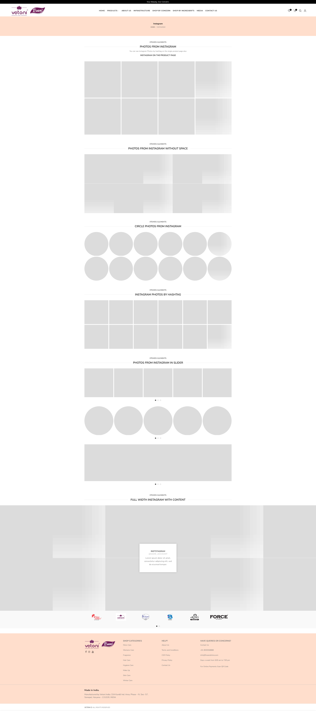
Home (153, 27)
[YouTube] (93, 652)
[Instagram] (89, 652)
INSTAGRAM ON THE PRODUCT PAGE (158, 55)
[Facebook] (85, 652)
